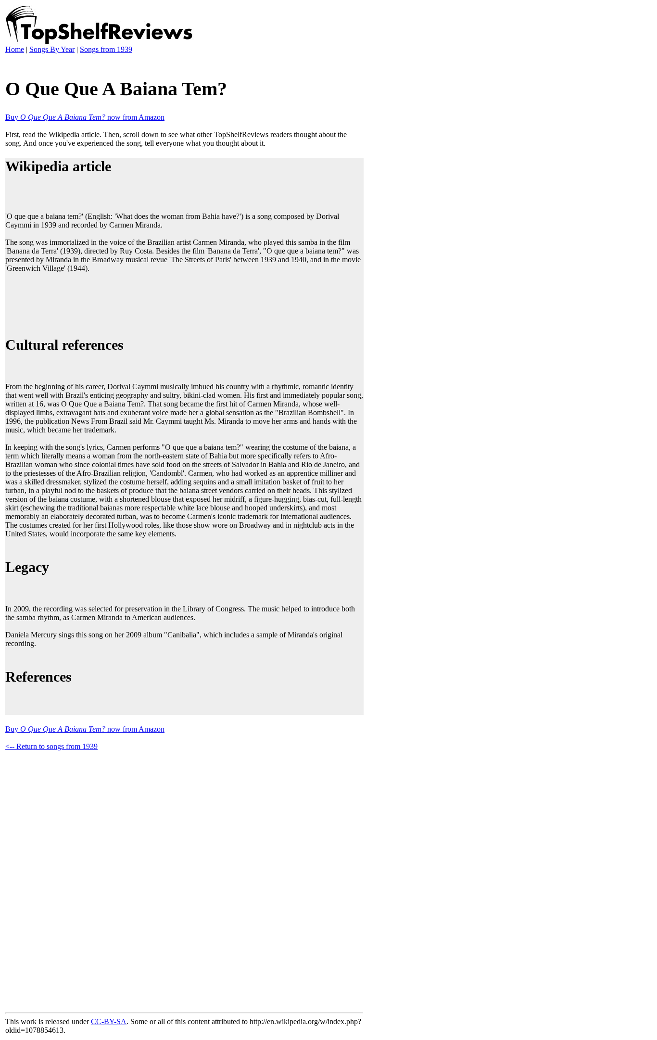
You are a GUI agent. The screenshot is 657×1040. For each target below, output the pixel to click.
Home (14, 49)
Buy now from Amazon (84, 117)
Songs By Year (52, 49)
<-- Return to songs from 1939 (51, 746)
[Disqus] (184, 880)
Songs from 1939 (106, 49)
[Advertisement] (180, 303)
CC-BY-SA (108, 1021)
